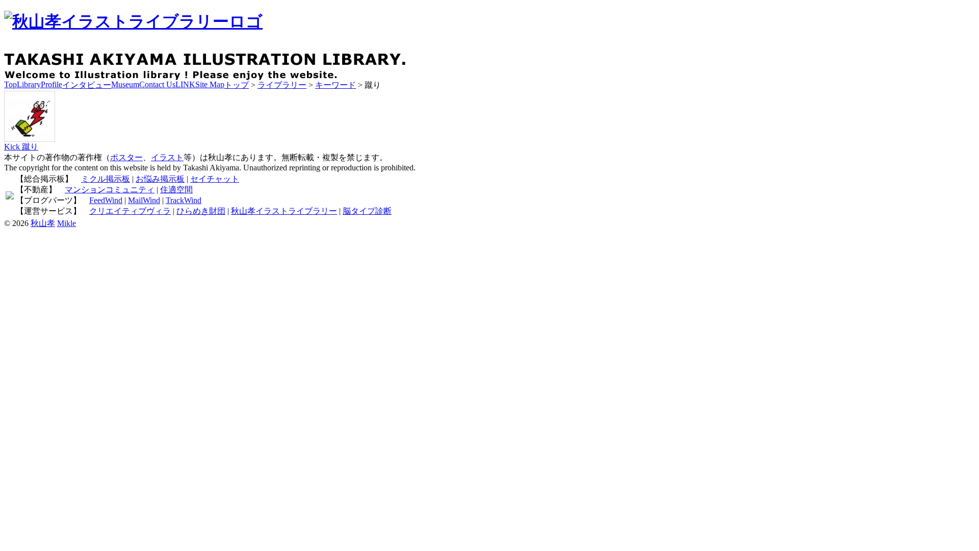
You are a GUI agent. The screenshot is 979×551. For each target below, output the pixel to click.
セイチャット (214, 178)
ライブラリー (281, 85)
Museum (125, 84)
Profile (51, 84)
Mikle (66, 223)
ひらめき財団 (200, 211)
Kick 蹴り (21, 146)
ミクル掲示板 (105, 178)
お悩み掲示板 (160, 178)
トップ (236, 85)
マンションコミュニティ (109, 189)
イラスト (167, 157)
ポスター (126, 157)
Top (10, 84)
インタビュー (86, 85)
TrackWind (183, 200)
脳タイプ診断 (367, 211)
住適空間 (176, 189)
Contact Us (157, 84)
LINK (185, 84)
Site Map (209, 84)
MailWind (144, 200)
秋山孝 (43, 223)
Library (29, 84)
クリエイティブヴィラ (130, 211)
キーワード (335, 85)
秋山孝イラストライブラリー (284, 211)
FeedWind (105, 200)
